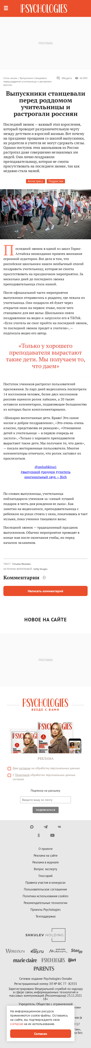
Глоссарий (45, 876)
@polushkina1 (45, 466)
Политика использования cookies (45, 896)
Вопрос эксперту (45, 869)
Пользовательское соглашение (45, 889)
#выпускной (30, 472)
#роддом (48, 472)
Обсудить (67, 78)
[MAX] (31, 827)
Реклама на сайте (46, 855)
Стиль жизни (10, 78)
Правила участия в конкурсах (45, 883)
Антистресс (35, 181)
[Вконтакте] (59, 827)
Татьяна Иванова (21, 563)
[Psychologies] (44, 8)
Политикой (22, 775)
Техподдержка (45, 916)
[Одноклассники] (38, 835)
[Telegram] (45, 827)
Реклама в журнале (45, 862)
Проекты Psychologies (45, 910)
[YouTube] (52, 835)
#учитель (63, 472)
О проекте (46, 849)
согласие (24, 768)
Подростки (55, 181)
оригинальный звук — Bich (45, 477)
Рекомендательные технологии (45, 903)
